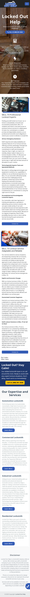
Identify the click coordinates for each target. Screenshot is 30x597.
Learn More (8, 430)
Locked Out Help (20, 594)
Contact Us (15, 224)
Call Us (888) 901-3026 (15, 382)
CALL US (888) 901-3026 (16, 32)
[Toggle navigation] (27, 3)
